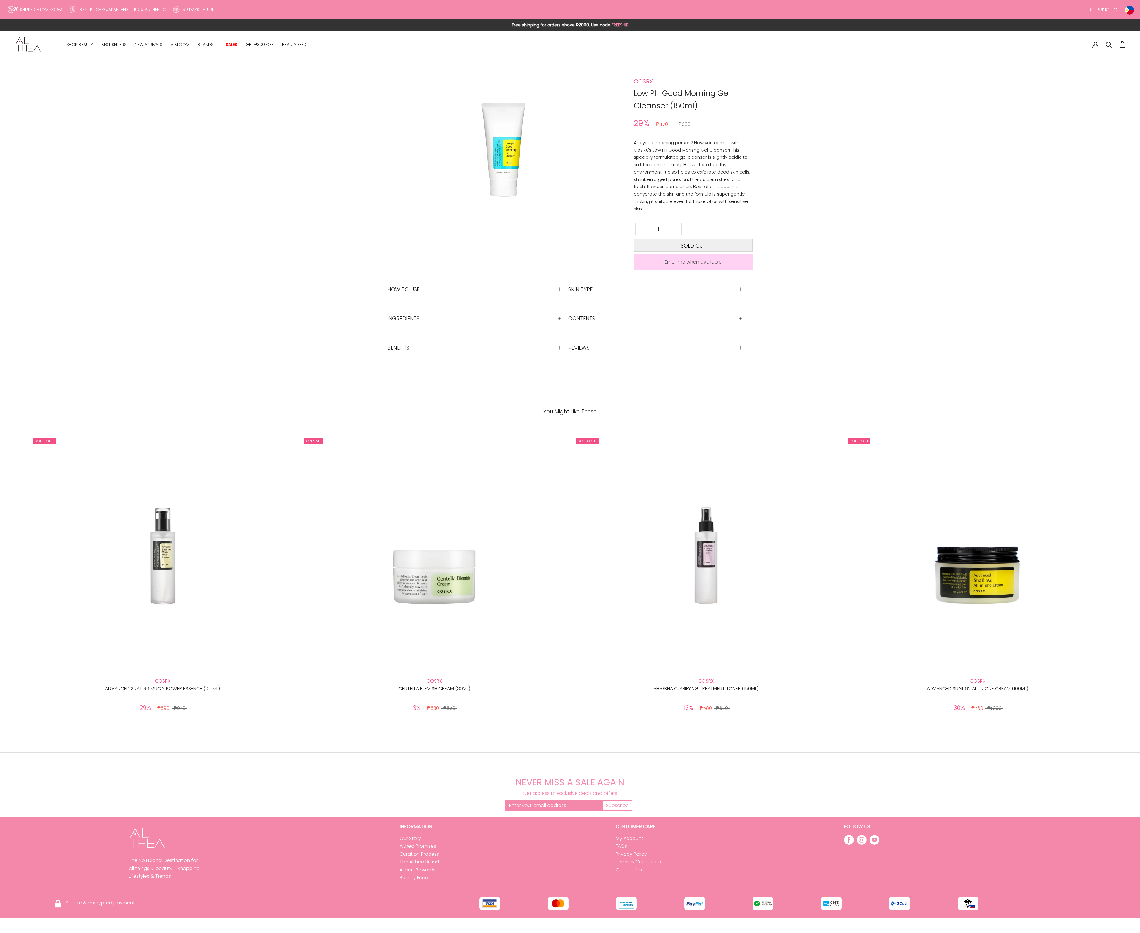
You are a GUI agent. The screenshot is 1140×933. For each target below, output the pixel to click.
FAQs (621, 846)
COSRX (643, 81)
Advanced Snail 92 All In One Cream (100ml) (977, 688)
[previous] (18, 575)
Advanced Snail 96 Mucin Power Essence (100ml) (162, 688)
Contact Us (629, 869)
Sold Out (693, 245)
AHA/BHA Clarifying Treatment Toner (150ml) (706, 688)
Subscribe (617, 805)
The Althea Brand (419, 861)
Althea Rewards (418, 869)
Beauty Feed (414, 877)
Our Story (410, 838)
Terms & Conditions (638, 861)
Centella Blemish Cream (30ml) (434, 688)
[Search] (1109, 44)
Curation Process (419, 854)
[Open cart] (1122, 44)
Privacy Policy (631, 854)
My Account (629, 838)
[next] (1121, 575)
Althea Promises (418, 846)
